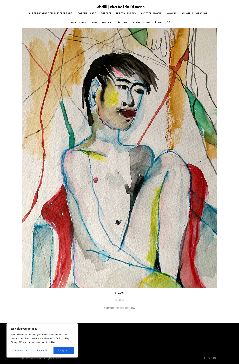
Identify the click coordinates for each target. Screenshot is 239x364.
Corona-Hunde (87, 13)
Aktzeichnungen (126, 13)
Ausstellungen (151, 13)
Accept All (63, 350)
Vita (94, 22)
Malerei (106, 13)
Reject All (42, 350)
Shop (124, 22)
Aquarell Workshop (194, 13)
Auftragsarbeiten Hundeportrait (51, 13)
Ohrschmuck (79, 22)
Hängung (171, 13)
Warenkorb (143, 22)
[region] (42, 340)
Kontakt (107, 22)
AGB (160, 22)
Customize (21, 350)
